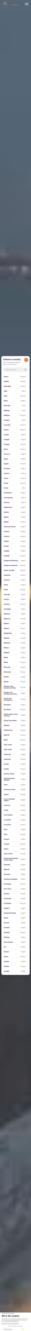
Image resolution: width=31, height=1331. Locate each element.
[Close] (26, 360)
